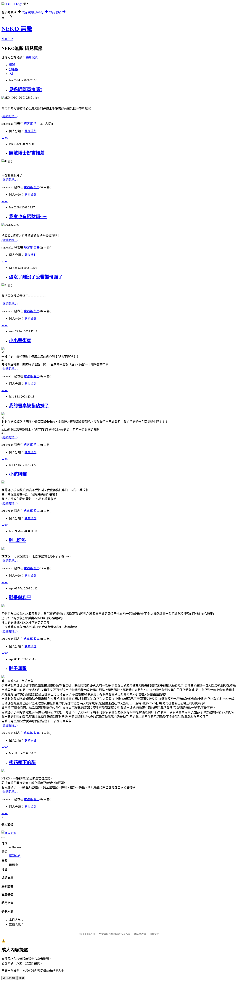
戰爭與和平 (20, 597)
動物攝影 (30, 131)
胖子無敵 (18, 668)
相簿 (12, 64)
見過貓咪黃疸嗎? (25, 89)
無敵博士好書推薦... (28, 153)
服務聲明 (154, 934)
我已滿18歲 (9, 978)
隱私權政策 (140, 934)
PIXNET (91, 934)
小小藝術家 (20, 340)
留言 (36, 123)
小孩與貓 (18, 474)
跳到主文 (7, 39)
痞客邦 (28, 123)
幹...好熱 (17, 540)
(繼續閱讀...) (9, 116)
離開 (21, 978)
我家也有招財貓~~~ (28, 216)
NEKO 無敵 (16, 28)
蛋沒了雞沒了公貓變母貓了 (35, 276)
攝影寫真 (32, 57)
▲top (4, 137)
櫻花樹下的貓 (22, 762)
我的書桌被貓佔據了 (29, 405)
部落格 (13, 69)
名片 (12, 73)
